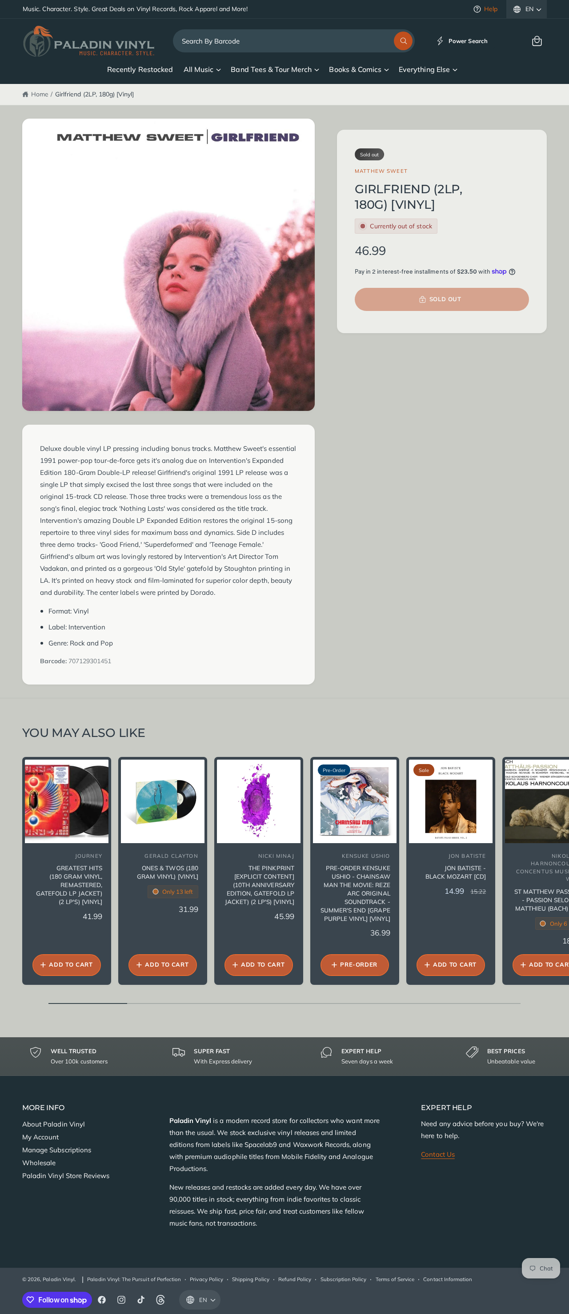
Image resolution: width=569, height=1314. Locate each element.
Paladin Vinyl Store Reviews (65, 1175)
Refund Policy (295, 1279)
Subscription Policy (344, 1279)
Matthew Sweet (381, 170)
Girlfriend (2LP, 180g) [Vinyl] (94, 94)
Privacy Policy (206, 1279)
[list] (284, 1056)
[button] (537, 40)
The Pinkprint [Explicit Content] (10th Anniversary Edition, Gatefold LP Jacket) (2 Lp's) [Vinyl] (259, 884)
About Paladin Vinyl (53, 1124)
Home (39, 94)
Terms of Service (395, 1279)
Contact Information (447, 1279)
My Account (40, 1137)
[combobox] (294, 40)
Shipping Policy (250, 1279)
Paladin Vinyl (59, 1279)
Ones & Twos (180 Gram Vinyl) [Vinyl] (167, 872)
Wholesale (39, 1163)
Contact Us (437, 1154)
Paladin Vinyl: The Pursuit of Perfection (134, 1279)
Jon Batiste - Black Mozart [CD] (455, 872)
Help (490, 9)
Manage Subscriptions (56, 1150)
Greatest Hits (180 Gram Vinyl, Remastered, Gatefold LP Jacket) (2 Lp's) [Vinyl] (69, 884)
